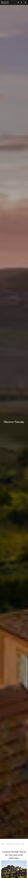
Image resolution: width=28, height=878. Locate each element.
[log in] (25, 2)
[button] (12, 875)
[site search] (21, 2)
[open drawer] (18, 2)
